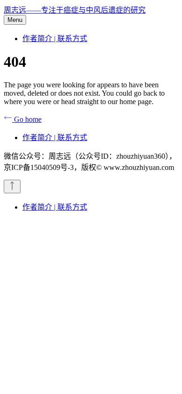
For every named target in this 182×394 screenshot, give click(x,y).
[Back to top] (12, 186)
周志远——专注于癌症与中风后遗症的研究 (75, 10)
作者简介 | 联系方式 (54, 38)
